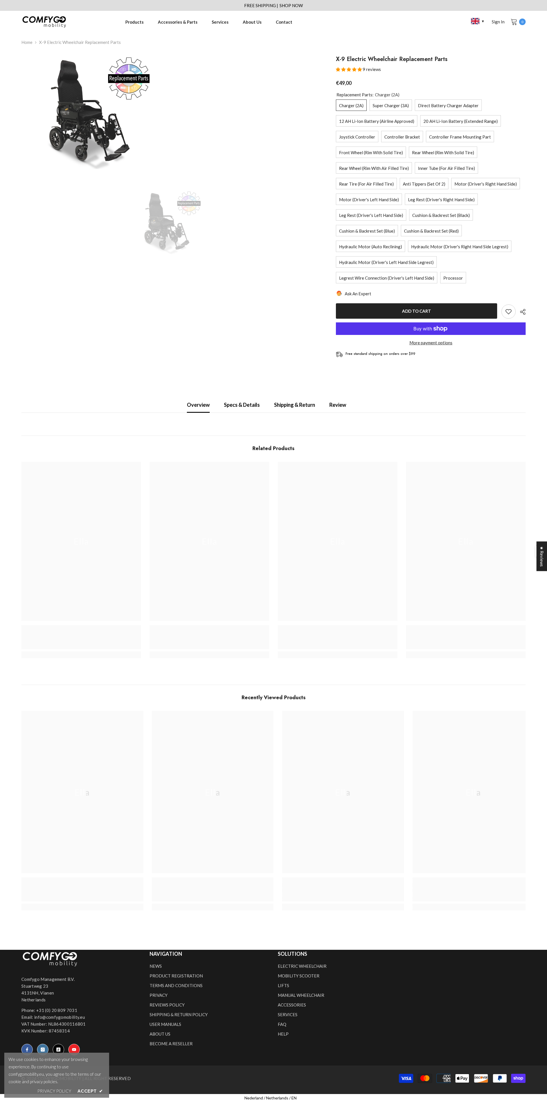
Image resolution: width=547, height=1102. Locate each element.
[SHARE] (521, 312)
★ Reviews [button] (541, 556)
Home (26, 42)
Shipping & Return (294, 405)
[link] (81, 637)
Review (337, 405)
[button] (349, 69)
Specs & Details (242, 405)
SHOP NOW (291, 5)
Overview (198, 405)
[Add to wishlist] (508, 311)
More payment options (430, 342)
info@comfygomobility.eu (59, 1017)
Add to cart (416, 311)
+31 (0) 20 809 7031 (56, 1010)
